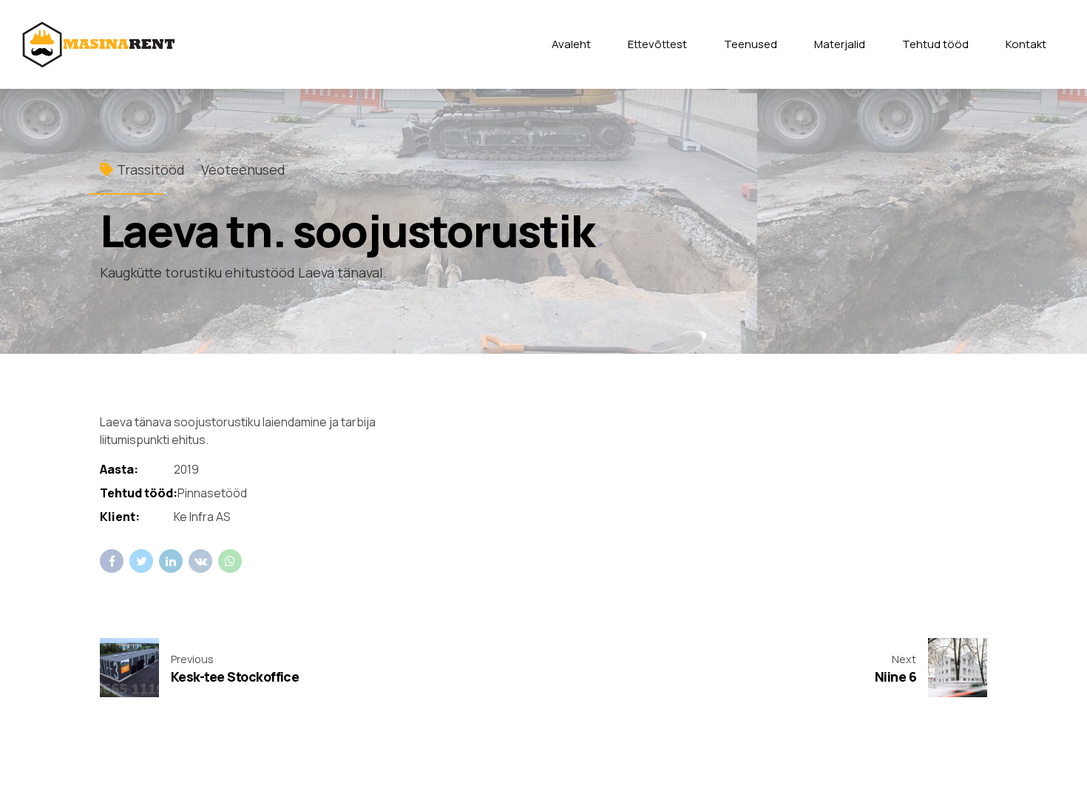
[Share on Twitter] (141, 561)
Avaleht (571, 44)
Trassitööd (151, 169)
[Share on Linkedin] (171, 561)
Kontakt (1026, 44)
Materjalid (839, 44)
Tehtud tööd (935, 44)
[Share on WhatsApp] (230, 561)
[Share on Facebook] (111, 561)
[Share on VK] (200, 561)
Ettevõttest (657, 44)
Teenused (750, 44)
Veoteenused (243, 169)
